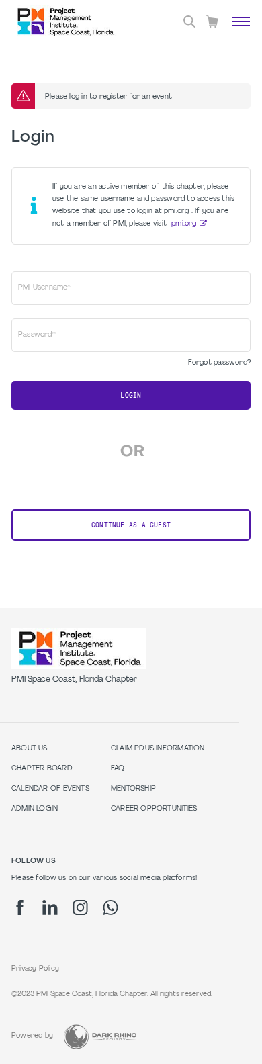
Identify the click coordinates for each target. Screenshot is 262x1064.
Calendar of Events (50, 789)
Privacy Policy (35, 969)
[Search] (189, 21)
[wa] (110, 907)
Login (130, 395)
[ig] (80, 907)
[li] (50, 907)
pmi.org (183, 224)
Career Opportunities (154, 809)
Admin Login (34, 809)
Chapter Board (42, 768)
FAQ (118, 768)
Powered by (32, 1036)
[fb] (19, 907)
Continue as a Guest (131, 525)
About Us (29, 748)
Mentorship (133, 789)
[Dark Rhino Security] (100, 1037)
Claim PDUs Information (158, 748)
